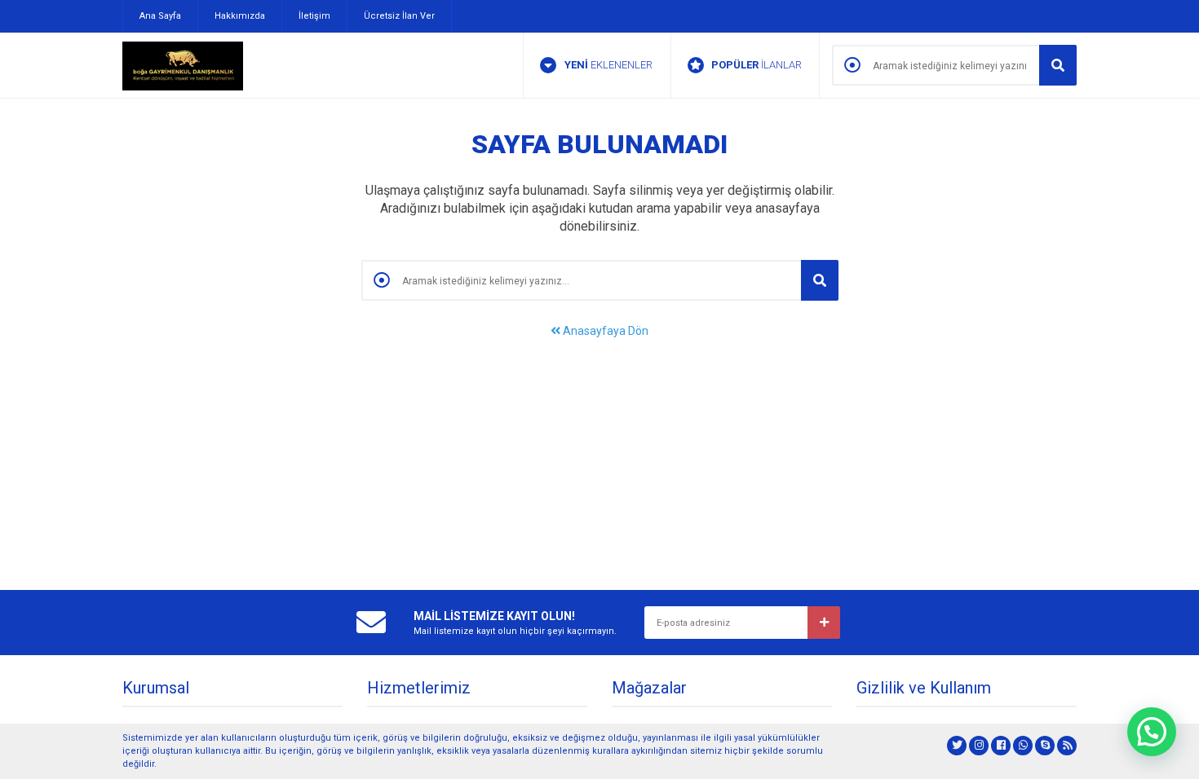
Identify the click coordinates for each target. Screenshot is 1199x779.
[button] (1151, 731)
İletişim (314, 16)
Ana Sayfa (160, 16)
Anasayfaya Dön (604, 331)
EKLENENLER (608, 65)
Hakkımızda (240, 16)
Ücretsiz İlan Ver (399, 16)
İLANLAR (756, 65)
